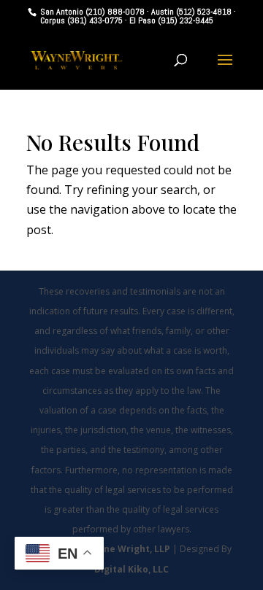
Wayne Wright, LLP (128, 549)
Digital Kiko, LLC (131, 569)
